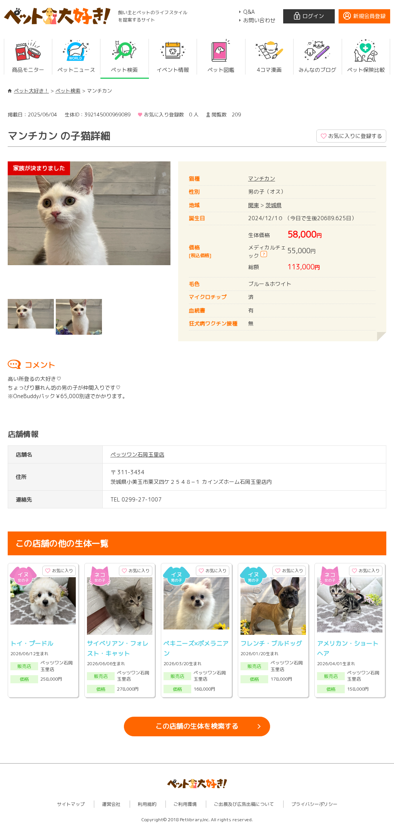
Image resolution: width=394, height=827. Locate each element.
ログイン (313, 16)
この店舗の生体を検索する (197, 726)
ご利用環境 (185, 804)
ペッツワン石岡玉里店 (137, 454)
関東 (253, 205)
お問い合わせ (259, 20)
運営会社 (111, 804)
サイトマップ (71, 804)
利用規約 (147, 804)
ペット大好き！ (31, 90)
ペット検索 (67, 90)
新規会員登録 (369, 16)
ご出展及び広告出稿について (244, 804)
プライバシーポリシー (314, 804)
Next (182, 228)
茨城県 (273, 205)
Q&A (249, 11)
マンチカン (261, 178)
